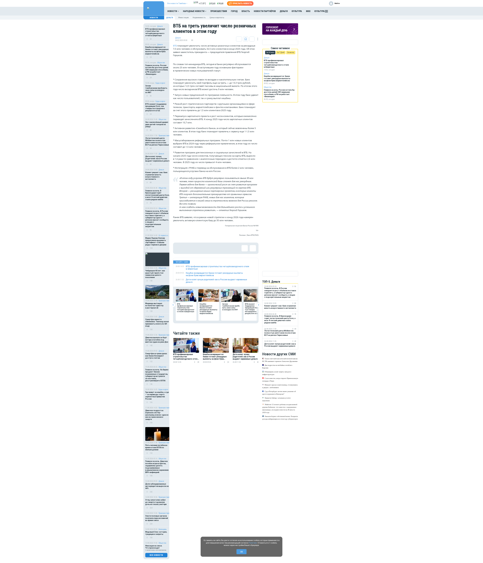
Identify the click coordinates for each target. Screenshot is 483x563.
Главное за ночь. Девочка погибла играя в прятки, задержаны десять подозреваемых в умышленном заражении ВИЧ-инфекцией (157, 466)
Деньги (284, 11)
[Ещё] (326, 12)
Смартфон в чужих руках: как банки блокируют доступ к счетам (156, 356)
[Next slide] (258, 305)
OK (241, 551)
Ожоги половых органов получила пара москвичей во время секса (156, 518)
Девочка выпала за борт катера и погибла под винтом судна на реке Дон (156, 340)
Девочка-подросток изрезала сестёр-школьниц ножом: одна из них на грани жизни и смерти (156, 414)
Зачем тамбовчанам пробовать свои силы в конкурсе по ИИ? (156, 89)
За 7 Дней (280, 52)
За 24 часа (270, 52)
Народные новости (194, 11)
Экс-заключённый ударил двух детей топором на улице (156, 124)
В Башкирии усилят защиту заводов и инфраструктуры (276, 373)
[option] (186, 353)
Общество (161, 63)
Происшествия (218, 11)
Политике (253, 543)
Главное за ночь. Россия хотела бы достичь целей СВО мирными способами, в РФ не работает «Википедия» (156, 69)
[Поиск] (335, 11)
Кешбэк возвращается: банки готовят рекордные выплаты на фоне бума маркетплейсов (156, 50)
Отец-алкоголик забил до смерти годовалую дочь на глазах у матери (156, 502)
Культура (297, 11)
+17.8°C (202, 3)
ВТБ (175, 45)
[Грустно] (211, 248)
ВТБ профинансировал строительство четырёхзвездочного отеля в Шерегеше (155, 32)
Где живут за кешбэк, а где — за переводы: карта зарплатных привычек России (157, 395)
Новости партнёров (265, 11)
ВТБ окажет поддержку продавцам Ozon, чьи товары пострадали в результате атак (155, 107)
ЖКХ (308, 11)
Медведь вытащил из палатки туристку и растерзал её (154, 305)
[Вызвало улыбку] (187, 248)
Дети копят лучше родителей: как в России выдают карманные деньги (157, 158)
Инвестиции (183, 17)
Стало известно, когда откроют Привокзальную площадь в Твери (280, 379)
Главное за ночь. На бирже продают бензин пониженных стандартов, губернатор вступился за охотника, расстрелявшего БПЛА (156, 375)
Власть (246, 11)
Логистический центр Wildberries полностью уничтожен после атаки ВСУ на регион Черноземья (157, 141)
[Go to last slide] (173, 305)
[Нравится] (179, 248)
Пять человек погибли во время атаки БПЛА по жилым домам (156, 447)
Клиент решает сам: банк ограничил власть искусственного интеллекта (156, 175)
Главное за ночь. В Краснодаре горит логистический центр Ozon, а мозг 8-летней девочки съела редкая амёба (157, 195)
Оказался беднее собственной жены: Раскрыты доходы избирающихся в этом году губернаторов (280, 417)
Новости (172, 11)
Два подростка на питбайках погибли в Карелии (277, 366)
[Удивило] (203, 248)
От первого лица (164, 235)
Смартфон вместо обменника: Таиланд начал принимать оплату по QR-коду (157, 322)
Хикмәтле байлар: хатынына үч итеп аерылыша (276, 399)
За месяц (290, 52)
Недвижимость (199, 17)
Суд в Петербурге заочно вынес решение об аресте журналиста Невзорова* (279, 392)
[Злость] (219, 248)
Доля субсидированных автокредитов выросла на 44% (157, 486)
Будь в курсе (160, 83)
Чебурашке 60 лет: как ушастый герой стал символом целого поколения (155, 274)
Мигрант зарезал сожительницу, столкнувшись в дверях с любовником (280, 386)
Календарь (163, 529)
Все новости (156, 555)
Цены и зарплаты (217, 17)
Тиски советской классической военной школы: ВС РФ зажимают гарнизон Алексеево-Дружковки (280, 360)
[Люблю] (195, 248)
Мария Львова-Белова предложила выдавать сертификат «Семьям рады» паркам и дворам (155, 241)
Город (234, 11)
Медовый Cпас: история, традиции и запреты (156, 533)
